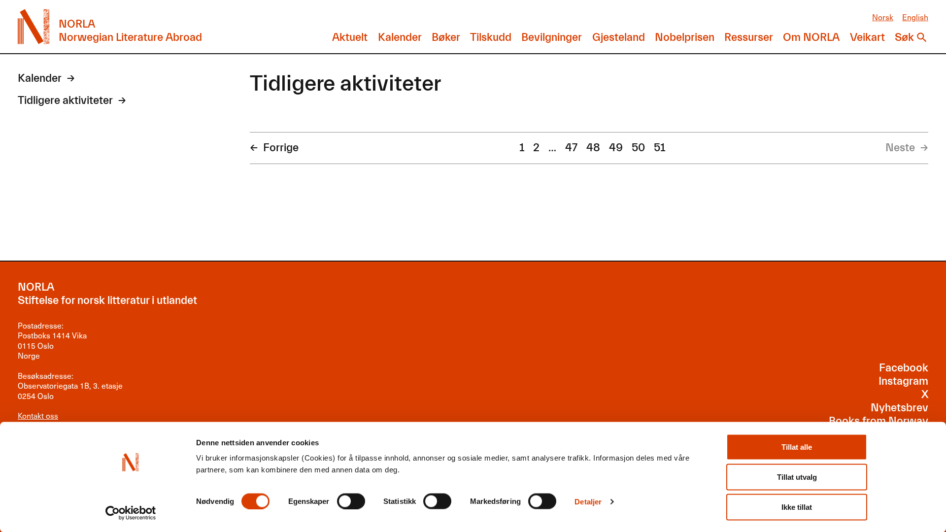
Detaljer (588, 501)
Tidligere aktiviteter (65, 100)
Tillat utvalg (797, 477)
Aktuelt (350, 37)
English (915, 17)
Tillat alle (796, 447)
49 (616, 147)
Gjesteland (618, 37)
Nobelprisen (684, 37)
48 (593, 147)
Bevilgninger (551, 37)
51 (659, 147)
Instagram (903, 381)
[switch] (351, 501)
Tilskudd (490, 37)
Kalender (400, 37)
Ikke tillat (796, 507)
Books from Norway (878, 421)
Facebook (903, 368)
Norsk (882, 17)
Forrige (281, 147)
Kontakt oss (38, 415)
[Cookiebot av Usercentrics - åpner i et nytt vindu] (131, 512)
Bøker (446, 37)
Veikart (867, 37)
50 (638, 147)
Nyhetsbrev (899, 407)
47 (571, 147)
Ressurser (748, 37)
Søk (904, 37)
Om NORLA (811, 37)
